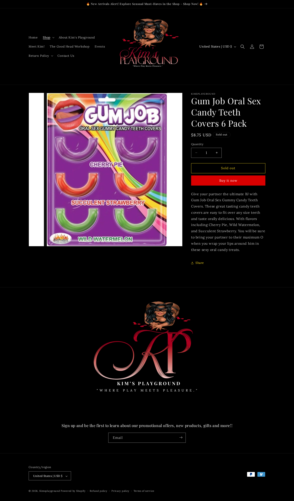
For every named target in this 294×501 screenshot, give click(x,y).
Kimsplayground (50, 491)
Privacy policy (120, 490)
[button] (48, 37)
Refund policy (98, 490)
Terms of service (144, 490)
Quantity (197, 144)
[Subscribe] (181, 437)
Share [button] (199, 263)
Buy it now (228, 180)
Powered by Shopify (73, 491)
